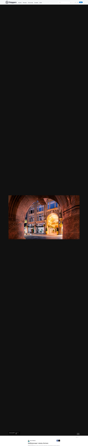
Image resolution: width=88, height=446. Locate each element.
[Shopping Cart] (75, 2)
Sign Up (81, 2)
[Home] (11, 2)
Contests (36, 2)
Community (30, 2)
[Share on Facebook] (57, 440)
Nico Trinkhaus (33, 440)
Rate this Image (12, 432)
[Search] (73, 2)
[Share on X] (59, 440)
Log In (77, 2)
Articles (20, 2)
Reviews (25, 2)
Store (40, 2)
